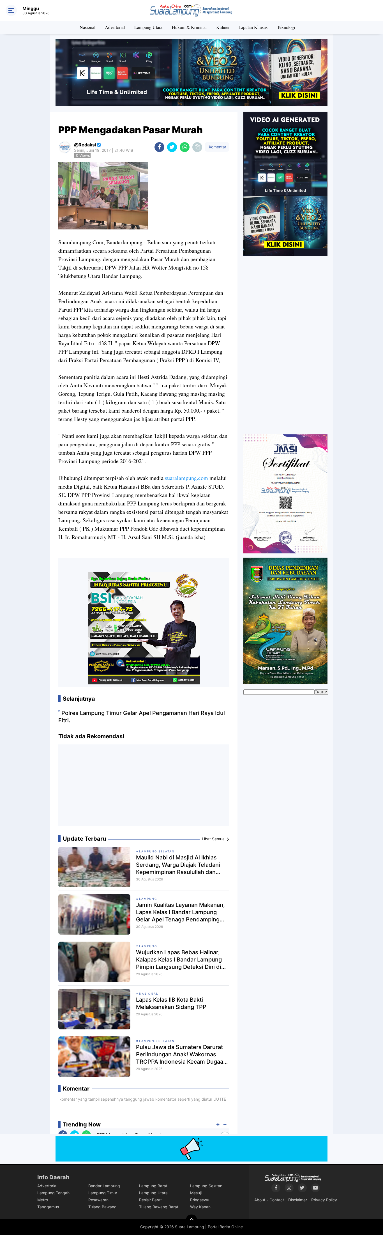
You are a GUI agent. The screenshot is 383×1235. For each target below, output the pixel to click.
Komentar (217, 146)
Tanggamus (48, 1206)
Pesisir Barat (150, 1199)
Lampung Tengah (53, 1192)
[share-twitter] (172, 147)
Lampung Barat (153, 1185)
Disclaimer (297, 1199)
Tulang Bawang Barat (158, 1206)
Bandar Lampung (104, 1185)
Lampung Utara (148, 27)
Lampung (148, 898)
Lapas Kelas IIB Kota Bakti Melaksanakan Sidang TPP (171, 1003)
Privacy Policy (324, 1199)
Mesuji (196, 1192)
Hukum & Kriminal (189, 27)
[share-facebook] (159, 147)
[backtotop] (191, 1220)
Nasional (87, 27)
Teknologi (286, 27)
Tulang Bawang (102, 1206)
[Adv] (285, 183)
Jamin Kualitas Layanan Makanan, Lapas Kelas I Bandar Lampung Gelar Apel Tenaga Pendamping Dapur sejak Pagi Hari (180, 912)
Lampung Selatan (157, 851)
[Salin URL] (197, 147)
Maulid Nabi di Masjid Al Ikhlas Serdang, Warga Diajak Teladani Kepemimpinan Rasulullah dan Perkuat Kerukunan (178, 865)
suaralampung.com (186, 478)
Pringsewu (199, 1199)
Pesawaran (98, 1199)
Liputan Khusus (253, 27)
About (259, 1199)
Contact (276, 1199)
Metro (42, 1199)
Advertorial (115, 27)
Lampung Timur (102, 1192)
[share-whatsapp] (185, 147)
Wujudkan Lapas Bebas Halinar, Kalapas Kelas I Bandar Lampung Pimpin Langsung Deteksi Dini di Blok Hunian (179, 959)
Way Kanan (200, 1206)
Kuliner (223, 27)
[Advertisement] (144, 788)
